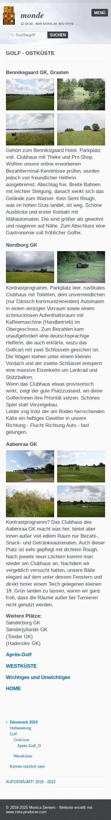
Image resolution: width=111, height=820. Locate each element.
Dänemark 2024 (24, 722)
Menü (99, 13)
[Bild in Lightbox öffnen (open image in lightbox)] (30, 94)
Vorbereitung (20, 728)
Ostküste (21, 740)
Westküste (23, 756)
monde (32, 15)
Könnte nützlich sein (27, 766)
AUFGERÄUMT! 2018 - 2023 (30, 782)
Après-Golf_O (29, 746)
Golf (13, 734)
